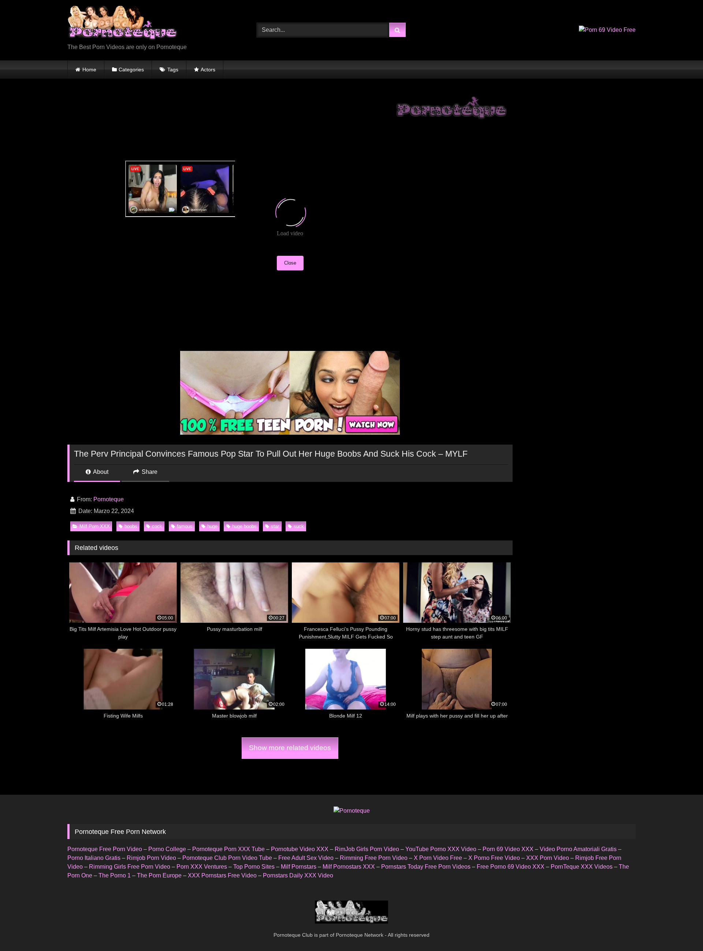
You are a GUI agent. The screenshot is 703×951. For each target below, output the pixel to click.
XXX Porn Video (547, 858)
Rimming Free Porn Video (374, 858)
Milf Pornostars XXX (349, 867)
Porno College (167, 849)
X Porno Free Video (494, 858)
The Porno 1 (114, 875)
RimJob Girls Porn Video (367, 849)
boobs (130, 526)
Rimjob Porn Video (151, 858)
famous (185, 526)
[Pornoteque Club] (122, 24)
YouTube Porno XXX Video (440, 849)
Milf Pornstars (298, 867)
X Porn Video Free (438, 858)
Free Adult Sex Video (306, 858)
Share (148, 472)
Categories (131, 69)
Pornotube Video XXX (299, 849)
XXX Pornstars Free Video (222, 875)
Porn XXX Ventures (201, 867)
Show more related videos (290, 748)
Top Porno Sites (254, 867)
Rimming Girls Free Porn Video (129, 867)
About (100, 472)
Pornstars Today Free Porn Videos (425, 867)
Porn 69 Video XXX (508, 849)
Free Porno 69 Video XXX (510, 867)
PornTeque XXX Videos (582, 867)
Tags (172, 69)
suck (299, 526)
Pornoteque (108, 499)
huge (212, 526)
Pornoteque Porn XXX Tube (228, 849)
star (275, 526)
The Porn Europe (159, 875)
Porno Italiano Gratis (93, 858)
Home (89, 69)
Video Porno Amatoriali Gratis (578, 849)
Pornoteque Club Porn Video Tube (227, 858)
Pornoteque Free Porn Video (104, 849)
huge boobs (244, 526)
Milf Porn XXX (94, 526)
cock (157, 526)
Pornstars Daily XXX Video (298, 875)
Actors (208, 69)
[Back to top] (680, 929)
